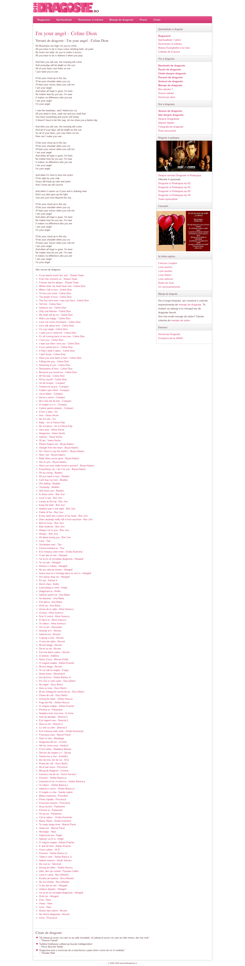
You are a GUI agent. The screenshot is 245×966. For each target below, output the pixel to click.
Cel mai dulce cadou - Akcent (54, 652)
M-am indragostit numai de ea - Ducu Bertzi (61, 691)
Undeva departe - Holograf (52, 889)
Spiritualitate (64, 19)
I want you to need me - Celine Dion (57, 332)
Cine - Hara (45, 900)
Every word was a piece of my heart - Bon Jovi (63, 515)
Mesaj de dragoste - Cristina (53, 770)
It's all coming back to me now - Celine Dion (62, 336)
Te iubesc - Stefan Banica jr (53, 785)
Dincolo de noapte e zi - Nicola (55, 752)
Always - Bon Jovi (48, 533)
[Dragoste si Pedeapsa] (184, 170)
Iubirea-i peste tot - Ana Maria (54, 594)
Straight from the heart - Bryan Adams (59, 447)
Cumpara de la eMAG (170, 338)
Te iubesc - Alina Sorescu (52, 623)
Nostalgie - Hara (47, 831)
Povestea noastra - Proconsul (54, 803)
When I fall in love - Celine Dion (55, 289)
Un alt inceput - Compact (52, 383)
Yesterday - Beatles (49, 487)
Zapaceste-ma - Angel (50, 835)
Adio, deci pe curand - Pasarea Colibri (58, 871)
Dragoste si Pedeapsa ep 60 (174, 191)
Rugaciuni (43, 19)
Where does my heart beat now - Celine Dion (62, 286)
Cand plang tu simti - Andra (53, 587)
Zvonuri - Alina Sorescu (51, 612)
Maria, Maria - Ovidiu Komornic (55, 821)
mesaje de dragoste (190, 304)
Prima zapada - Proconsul (52, 799)
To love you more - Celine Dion (55, 293)
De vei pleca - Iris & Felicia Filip (55, 426)
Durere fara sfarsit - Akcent (53, 910)
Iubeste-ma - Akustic (50, 634)
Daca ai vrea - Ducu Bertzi (53, 688)
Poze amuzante (167, 130)
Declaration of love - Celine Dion (55, 368)
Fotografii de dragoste (170, 126)
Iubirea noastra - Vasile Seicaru (55, 860)
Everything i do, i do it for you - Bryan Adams (62, 469)
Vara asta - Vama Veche (51, 429)
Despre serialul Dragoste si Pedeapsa (179, 175)
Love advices (165, 278)
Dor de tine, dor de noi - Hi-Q (54, 760)
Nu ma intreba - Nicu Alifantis (54, 882)
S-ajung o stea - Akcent (51, 638)
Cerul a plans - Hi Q (49, 849)
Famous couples (167, 263)
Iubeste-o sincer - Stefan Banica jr (57, 788)
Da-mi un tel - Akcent (50, 648)
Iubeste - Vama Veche (50, 437)
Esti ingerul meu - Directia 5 (53, 720)
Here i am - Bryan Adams (52, 454)
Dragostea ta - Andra (49, 591)
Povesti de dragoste (170, 77)
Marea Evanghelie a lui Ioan (174, 47)
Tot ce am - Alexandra (50, 627)
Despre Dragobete (168, 118)
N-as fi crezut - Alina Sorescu (54, 616)
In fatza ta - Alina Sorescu (52, 620)
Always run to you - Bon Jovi (54, 530)
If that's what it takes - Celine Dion (57, 350)
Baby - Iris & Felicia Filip (52, 422)
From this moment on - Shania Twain (58, 279)
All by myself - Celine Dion (53, 379)
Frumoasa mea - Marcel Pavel (54, 734)
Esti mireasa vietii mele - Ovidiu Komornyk (61, 731)
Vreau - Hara (45, 903)
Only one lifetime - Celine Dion (55, 311)
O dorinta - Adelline (49, 655)
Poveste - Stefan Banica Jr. (53, 853)
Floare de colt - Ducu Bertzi (53, 695)
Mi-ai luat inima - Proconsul (53, 767)
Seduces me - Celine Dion (52, 307)
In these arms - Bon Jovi (52, 494)
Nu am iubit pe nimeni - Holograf (55, 569)
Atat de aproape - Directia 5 (53, 716)
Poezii (143, 19)
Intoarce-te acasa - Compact (54, 386)
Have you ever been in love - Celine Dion (60, 358)
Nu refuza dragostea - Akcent (54, 914)
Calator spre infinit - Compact (54, 390)
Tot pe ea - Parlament (50, 813)
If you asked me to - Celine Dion (56, 347)
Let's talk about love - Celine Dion (56, 325)
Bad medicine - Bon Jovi (52, 526)
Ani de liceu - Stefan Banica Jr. (55, 677)
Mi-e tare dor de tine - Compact (55, 401)
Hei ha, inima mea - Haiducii (53, 745)
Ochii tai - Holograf (48, 896)
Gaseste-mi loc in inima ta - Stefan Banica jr (62, 781)
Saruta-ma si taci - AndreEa (53, 756)
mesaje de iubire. (181, 320)
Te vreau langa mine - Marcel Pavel (57, 824)
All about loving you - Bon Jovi (55, 537)
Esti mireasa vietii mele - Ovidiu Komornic (61, 551)
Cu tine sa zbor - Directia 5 (53, 727)
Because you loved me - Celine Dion (58, 372)
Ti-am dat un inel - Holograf (53, 555)
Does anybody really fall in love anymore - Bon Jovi (66, 519)
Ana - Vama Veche (48, 415)
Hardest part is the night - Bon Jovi (57, 508)
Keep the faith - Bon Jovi (52, 505)
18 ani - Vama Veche (50, 440)
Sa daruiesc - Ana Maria (51, 598)
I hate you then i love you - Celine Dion (59, 343)
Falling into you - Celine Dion (54, 361)
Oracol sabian (166, 93)
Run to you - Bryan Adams (53, 462)
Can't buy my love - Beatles (53, 480)
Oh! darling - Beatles (49, 483)
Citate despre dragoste (172, 73)
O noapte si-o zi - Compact (53, 404)
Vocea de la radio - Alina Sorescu (56, 609)
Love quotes (165, 271)
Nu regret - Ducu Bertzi (51, 684)
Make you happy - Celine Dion (54, 318)
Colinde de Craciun (169, 51)
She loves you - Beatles (51, 490)
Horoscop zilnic (166, 97)
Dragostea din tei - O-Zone (53, 742)
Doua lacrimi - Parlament (52, 806)
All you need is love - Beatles (54, 476)
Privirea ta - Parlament (50, 709)
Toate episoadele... (169, 199)
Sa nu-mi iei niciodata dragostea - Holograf (61, 559)
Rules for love (166, 282)
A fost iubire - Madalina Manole (55, 749)
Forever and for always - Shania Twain (59, 282)
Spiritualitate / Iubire (169, 39)
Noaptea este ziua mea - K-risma (56, 713)
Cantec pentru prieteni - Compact (56, 408)
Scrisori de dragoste (170, 81)
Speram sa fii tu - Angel (51, 839)
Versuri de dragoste (170, 110)
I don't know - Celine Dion (52, 354)
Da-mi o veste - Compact (52, 397)
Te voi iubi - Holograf (49, 562)
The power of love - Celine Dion (55, 297)
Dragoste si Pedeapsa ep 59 (174, 195)
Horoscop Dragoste (169, 334)
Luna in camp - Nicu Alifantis (54, 874)
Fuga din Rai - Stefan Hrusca (54, 702)
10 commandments (169, 286)
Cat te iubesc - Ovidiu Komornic (55, 817)
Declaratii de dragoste (171, 65)
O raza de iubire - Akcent (52, 641)
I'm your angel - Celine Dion (53, 329)
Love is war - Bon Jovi (50, 498)
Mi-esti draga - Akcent (50, 645)
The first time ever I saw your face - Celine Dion (64, 300)
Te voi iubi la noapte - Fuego (54, 670)
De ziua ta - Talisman (50, 864)
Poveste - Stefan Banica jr (53, 777)
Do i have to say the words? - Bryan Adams (61, 451)
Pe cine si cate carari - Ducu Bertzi (57, 681)
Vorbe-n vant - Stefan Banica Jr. (55, 856)
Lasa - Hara (45, 907)
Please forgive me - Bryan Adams (56, 444)
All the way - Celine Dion (52, 376)
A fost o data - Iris (48, 411)
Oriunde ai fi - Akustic (50, 630)
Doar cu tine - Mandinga (51, 738)
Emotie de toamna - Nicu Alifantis (56, 878)
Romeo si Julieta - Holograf (53, 566)
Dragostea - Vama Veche (52, 433)
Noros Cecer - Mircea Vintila (53, 659)
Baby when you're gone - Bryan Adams (59, 458)
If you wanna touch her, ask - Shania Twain (61, 275)
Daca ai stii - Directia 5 (51, 724)
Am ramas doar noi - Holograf (54, 577)
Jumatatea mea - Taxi (50, 544)
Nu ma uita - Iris (47, 419)
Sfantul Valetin (166, 122)
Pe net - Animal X (48, 580)
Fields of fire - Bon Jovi (51, 512)
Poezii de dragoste (169, 69)
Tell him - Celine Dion (50, 304)
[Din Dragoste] (66, 7)
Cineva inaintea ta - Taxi (51, 548)
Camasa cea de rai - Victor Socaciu (57, 774)
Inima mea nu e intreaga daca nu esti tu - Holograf (65, 573)
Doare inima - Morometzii (52, 673)
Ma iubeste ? (165, 89)
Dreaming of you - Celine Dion (54, 365)
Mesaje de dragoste (121, 19)
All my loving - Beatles (51, 472)
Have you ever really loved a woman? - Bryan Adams (66, 465)
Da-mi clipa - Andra (49, 584)
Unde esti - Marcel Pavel (52, 828)
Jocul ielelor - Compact (51, 393)
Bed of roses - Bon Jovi (51, 523)
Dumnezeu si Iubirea (90, 19)
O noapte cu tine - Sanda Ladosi (56, 792)
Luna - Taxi (45, 541)
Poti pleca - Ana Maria (50, 602)
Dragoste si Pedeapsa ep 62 (174, 183)
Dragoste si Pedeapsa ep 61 (174, 187)
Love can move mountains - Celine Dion (60, 322)
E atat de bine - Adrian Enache (55, 846)
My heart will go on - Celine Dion (56, 315)
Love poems (165, 267)
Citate (157, 19)
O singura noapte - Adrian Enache (56, 663)
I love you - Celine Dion (51, 340)
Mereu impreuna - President (53, 795)
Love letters (164, 274)
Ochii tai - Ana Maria (49, 605)
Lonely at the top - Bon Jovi (53, 501)
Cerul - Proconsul (48, 917)
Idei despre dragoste (170, 114)
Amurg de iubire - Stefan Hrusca (55, 699)
